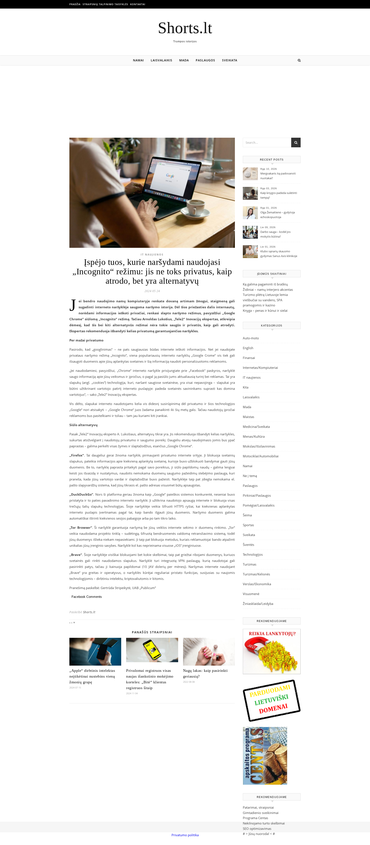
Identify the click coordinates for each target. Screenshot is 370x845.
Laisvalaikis (161, 60)
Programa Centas (255, 818)
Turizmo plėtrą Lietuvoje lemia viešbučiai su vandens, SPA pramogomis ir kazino (265, 299)
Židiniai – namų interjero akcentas (268, 289)
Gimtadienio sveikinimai (261, 813)
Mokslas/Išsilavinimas (259, 446)
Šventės (248, 544)
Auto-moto (251, 338)
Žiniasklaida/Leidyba (258, 603)
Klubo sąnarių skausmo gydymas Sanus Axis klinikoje (278, 253)
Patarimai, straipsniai (258, 807)
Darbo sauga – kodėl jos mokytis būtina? (275, 234)
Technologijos (253, 554)
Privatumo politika (185, 835)
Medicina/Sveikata (256, 426)
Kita (245, 387)
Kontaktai (137, 4)
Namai (138, 60)
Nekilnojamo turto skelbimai (264, 823)
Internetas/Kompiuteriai (260, 367)
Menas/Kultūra (254, 436)
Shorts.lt (185, 28)
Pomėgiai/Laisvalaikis (259, 505)
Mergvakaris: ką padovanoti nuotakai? (278, 175)
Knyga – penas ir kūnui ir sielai (265, 310)
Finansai (249, 358)
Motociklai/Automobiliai (261, 456)
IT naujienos (152, 254)
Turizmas (249, 564)
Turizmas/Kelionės (256, 574)
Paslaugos (205, 60)
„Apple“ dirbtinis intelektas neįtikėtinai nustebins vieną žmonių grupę (92, 676)
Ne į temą (250, 476)
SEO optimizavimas (257, 828)
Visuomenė (251, 594)
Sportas (248, 525)
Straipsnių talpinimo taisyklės (105, 4)
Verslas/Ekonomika (257, 584)
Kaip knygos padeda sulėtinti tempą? (278, 195)
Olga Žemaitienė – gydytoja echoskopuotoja (277, 214)
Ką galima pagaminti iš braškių (265, 284)
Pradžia (75, 4)
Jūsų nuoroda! (259, 834)
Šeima (247, 515)
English (248, 348)
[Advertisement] (185, 97)
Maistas (248, 417)
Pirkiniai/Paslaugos (257, 495)
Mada (184, 60)
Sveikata (229, 60)
